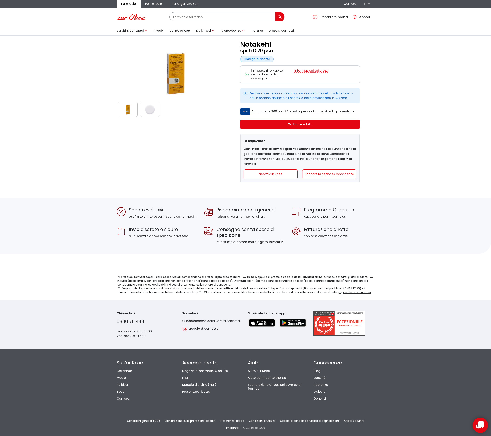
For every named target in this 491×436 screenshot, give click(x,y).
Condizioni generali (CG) (143, 421)
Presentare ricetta (196, 391)
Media (121, 378)
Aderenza (320, 384)
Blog (316, 371)
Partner (257, 30)
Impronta (232, 428)
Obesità (319, 378)
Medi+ (159, 30)
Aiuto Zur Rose (259, 371)
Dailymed (203, 30)
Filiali (185, 378)
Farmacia (128, 4)
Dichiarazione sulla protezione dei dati (190, 421)
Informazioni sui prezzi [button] (311, 71)
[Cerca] (279, 16)
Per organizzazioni (185, 4)
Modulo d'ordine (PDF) (199, 384)
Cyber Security (354, 421)
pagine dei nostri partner (354, 292)
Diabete (319, 391)
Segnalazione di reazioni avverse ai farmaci (274, 386)
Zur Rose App (180, 30)
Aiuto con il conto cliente (267, 378)
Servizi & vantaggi (130, 30)
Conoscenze (231, 30)
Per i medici (153, 4)
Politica (122, 384)
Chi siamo (124, 371)
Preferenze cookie (232, 421)
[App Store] (262, 323)
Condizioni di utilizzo (262, 421)
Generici (319, 398)
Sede (120, 391)
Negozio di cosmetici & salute (205, 371)
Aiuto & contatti (281, 30)
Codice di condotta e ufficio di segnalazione (310, 421)
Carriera (350, 4)
